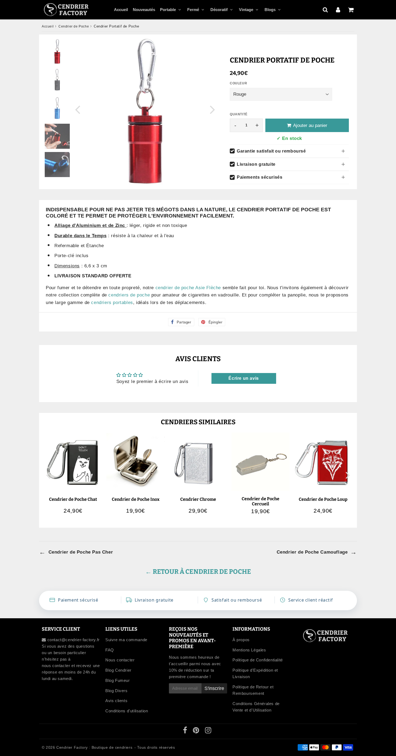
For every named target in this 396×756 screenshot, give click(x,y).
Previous (77, 109)
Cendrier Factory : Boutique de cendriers (94, 747)
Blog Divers (116, 690)
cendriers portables (112, 302)
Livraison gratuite (256, 164)
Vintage (246, 9)
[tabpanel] (57, 51)
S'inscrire (214, 688)
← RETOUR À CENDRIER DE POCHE (198, 571)
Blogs (270, 9)
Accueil (121, 9)
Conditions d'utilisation (126, 711)
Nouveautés (144, 9)
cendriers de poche (129, 295)
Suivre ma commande (126, 639)
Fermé (193, 9)
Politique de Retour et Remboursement (252, 690)
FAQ (109, 650)
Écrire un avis (243, 378)
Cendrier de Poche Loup (323, 499)
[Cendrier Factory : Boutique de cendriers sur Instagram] (208, 731)
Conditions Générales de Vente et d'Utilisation (256, 706)
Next (212, 109)
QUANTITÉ (239, 114)
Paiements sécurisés (259, 177)
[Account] (338, 9)
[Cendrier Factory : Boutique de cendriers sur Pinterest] (197, 731)
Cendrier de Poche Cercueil (260, 501)
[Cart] (351, 9)
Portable (168, 9)
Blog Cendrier (118, 670)
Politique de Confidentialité (257, 660)
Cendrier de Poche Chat (73, 499)
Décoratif (219, 9)
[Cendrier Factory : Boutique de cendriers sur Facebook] (186, 731)
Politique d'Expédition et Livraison (255, 673)
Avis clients (116, 700)
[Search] (325, 9)
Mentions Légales (249, 650)
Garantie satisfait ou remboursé (271, 151)
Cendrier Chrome (198, 499)
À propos (241, 639)
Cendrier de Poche (73, 26)
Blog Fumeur (117, 680)
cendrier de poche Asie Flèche (188, 287)
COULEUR (238, 83)
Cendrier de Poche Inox (135, 499)
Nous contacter (119, 660)
